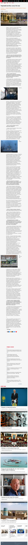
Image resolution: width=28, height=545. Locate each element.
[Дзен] (12, 331)
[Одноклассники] (10, 331)
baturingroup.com (19, 543)
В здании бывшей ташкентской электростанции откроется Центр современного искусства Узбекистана (13, 355)
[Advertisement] (14, 339)
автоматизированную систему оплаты (12, 45)
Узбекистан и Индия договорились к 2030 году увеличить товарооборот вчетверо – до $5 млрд (14, 381)
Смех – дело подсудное (3, 526)
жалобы (10, 34)
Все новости (20, 384)
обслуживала (18, 301)
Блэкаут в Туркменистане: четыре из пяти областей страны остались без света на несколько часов (13, 364)
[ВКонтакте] (9, 331)
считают (10, 313)
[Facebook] (14, 331)
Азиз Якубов (2, 11)
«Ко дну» (7, 50)
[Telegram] (13, 331)
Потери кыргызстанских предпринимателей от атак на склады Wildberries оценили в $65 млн (14, 351)
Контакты (2, 542)
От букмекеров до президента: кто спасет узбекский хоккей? (12, 526)
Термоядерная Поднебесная (19, 526)
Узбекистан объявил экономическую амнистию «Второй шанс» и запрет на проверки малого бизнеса (13, 376)
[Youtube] (16, 331)
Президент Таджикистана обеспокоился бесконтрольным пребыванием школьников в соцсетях (14, 360)
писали (14, 176)
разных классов (17, 66)
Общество (9, 11)
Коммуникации (12, 11)
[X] (8, 331)
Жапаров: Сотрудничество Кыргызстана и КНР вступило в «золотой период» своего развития (14, 368)
